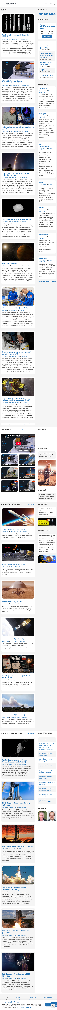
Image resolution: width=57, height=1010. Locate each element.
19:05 (18, 356)
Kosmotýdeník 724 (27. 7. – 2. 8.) (13, 639)
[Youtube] (40, 14)
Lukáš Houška (5, 131)
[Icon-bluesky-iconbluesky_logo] (54, 14)
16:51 (18, 177)
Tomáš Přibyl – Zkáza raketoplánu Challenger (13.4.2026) (14, 889)
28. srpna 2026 (13, 39)
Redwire (42, 207)
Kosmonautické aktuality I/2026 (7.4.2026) (17, 846)
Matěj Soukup (5, 85)
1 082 (23, 424)
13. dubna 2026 (12, 978)
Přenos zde (47, 36)
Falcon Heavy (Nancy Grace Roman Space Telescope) (46, 55)
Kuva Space (43, 258)
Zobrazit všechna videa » (28, 429)
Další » (29, 424)
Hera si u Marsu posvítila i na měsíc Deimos (17, 219)
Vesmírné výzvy (32, 997)
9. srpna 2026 (14, 604)
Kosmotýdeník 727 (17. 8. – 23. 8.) (13, 529)
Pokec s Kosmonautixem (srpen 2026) (47, 26)
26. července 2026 (15, 717)
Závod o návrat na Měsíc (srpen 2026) (15, 308)
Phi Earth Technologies (44, 145)
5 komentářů (26, 266)
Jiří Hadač (4, 764)
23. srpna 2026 (14, 531)
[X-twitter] (47, 14)
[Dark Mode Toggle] (53, 1006)
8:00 (43, 149)
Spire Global (43, 88)
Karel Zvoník (5, 680)
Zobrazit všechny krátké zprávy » (47, 281)
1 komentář (24, 177)
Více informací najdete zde (24, 1007)
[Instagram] (45, 14)
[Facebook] (42, 14)
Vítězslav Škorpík (6, 266)
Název (46, 740)
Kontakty (18, 997)
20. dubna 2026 (12, 892)
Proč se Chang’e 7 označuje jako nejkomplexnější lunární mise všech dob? (16, 399)
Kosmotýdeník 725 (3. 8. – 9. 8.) (12, 602)
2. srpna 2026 (14, 641)
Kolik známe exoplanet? (10, 264)
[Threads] (50, 14)
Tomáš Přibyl (5, 39)
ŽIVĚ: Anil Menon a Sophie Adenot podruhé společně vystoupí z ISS (16, 353)
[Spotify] (52, 14)
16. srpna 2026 (14, 566)
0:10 (18, 39)
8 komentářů (24, 402)
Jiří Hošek (4, 310)
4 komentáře (22, 604)
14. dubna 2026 (12, 935)
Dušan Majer (5, 177)
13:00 (43, 92)
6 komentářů (23, 680)
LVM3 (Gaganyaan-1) (46, 75)
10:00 (43, 117)
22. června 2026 (12, 764)
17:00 (20, 266)
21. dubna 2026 (12, 848)
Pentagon (42, 114)
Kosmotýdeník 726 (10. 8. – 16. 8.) (13, 564)
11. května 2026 (12, 807)
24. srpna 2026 (13, 356)
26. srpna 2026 (13, 177)
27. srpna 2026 (13, 85)
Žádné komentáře (25, 39)
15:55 (18, 85)
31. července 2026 (14, 680)
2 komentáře (22, 641)
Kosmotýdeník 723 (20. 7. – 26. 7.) (13, 715)
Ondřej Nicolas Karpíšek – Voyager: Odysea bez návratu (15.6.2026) (15, 761)
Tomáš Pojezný (42, 90)
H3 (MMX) (43, 70)
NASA (41, 182)
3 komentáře (22, 310)
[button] (46, 3)
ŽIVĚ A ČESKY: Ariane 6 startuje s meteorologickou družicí (12, 82)
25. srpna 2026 (15, 266)
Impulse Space (44, 235)
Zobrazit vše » (31, 504)
